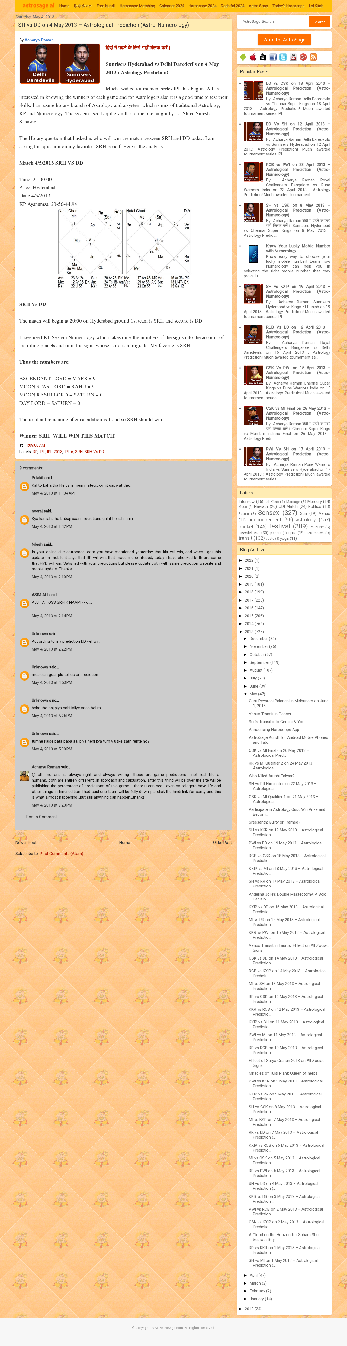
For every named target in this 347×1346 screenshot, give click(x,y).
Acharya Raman (39, 40)
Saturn (244, 513)
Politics (314, 506)
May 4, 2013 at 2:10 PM (52, 576)
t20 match (315, 533)
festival (279, 526)
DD (35, 451)
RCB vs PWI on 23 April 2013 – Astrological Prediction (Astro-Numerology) (298, 169)
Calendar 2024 (171, 6)
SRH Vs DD (94, 451)
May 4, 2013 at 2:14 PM (52, 615)
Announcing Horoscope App (274, 729)
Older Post (222, 842)
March (256, 1283)
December (259, 638)
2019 (250, 584)
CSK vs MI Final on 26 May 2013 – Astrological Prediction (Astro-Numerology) (298, 413)
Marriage (293, 501)
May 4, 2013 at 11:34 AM (53, 493)
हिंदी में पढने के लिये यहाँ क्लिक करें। (138, 47)
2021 (250, 568)
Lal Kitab (316, 6)
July (254, 678)
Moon (243, 507)
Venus (324, 513)
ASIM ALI (40, 594)
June (254, 686)
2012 (250, 1308)
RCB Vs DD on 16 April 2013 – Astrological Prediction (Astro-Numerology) (298, 332)
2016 (250, 608)
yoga (284, 538)
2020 (250, 576)
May (254, 694)
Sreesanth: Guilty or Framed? (274, 822)
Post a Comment (41, 816)
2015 (250, 615)
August (257, 670)
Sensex (268, 512)
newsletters (249, 532)
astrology (306, 519)
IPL (42, 451)
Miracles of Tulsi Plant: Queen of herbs (283, 1073)
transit (245, 538)
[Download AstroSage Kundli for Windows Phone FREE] (263, 60)
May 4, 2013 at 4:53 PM (52, 682)
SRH (79, 451)
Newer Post (25, 842)
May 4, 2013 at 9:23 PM (52, 805)
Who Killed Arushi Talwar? (272, 775)
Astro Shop (258, 6)
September (260, 662)
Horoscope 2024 (203, 6)
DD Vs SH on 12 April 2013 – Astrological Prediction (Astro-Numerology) (298, 129)
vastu (270, 539)
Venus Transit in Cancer (270, 713)
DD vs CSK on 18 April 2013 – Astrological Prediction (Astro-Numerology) (298, 88)
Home (64, 6)
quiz (292, 532)
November (259, 646)
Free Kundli (106, 6)
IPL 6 (68, 451)
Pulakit (37, 477)
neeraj (37, 511)
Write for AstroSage (284, 40)
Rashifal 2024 (233, 6)
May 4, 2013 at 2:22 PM (52, 649)
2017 (250, 600)
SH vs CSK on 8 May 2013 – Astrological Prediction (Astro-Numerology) (298, 210)
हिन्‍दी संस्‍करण (83, 6)
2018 (250, 592)
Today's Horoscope (288, 6)
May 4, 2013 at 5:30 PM (52, 749)
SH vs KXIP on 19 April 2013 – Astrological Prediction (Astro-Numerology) (298, 291)
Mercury (314, 501)
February (258, 1291)
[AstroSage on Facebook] (273, 60)
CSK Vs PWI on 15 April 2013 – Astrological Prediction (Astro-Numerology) (298, 372)
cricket (246, 526)
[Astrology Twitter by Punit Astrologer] (283, 60)
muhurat (317, 527)
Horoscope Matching (137, 6)
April (254, 1275)
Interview (247, 501)
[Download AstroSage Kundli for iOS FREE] (253, 60)
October (257, 654)
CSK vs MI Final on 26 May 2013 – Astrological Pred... (279, 753)
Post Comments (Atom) (61, 853)
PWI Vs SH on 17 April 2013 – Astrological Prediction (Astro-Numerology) (298, 454)
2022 (250, 560)
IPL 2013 (54, 451)
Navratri (261, 506)
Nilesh (37, 544)
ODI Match (288, 506)
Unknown (40, 633)
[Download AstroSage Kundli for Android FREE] (243, 60)
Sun (303, 513)
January (257, 1298)
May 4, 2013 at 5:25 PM (52, 715)
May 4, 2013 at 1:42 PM (52, 526)
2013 (250, 631)
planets (275, 533)
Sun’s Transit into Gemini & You (276, 721)
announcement (265, 519)
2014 (250, 623)
